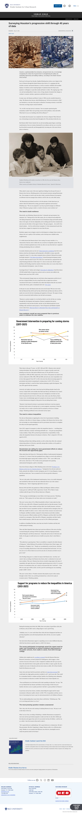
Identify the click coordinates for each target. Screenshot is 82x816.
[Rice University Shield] (7, 6)
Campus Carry (74, 811)
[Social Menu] (64, 6)
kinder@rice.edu (5, 791)
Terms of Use (65, 811)
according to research (40, 657)
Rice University (15, 4)
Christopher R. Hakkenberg (47, 270)
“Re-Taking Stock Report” (36, 257)
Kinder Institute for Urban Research (23, 7)
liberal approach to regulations (46, 251)
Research (68, 808)
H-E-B (56, 798)
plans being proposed (52, 672)
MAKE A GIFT (58, 5)
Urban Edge (41, 14)
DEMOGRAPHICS (61, 30)
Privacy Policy (69, 811)
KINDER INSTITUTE (68, 19)
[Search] (69, 6)
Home (60, 808)
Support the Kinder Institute (62, 801)
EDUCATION (68, 30)
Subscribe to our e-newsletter (8, 795)
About (64, 808)
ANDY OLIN (11, 33)
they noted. (48, 284)
